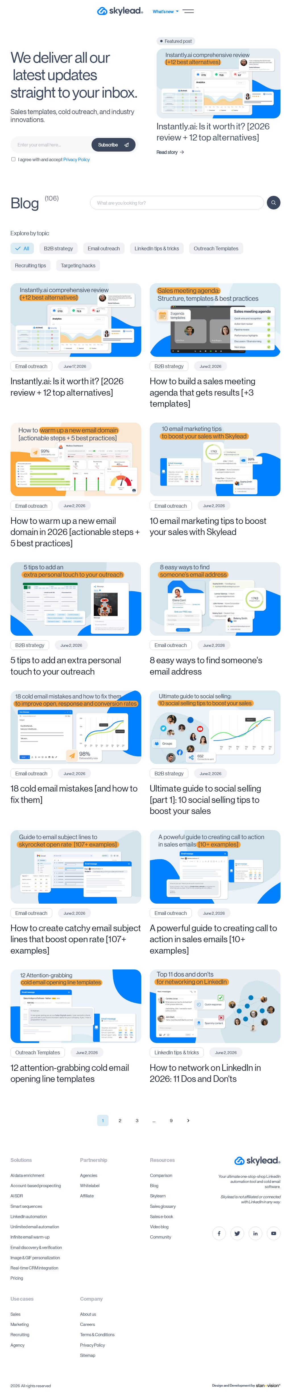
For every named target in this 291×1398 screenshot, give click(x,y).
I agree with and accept (54, 159)
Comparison (161, 1175)
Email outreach (104, 248)
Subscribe (108, 145)
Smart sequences (26, 1206)
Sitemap (87, 1355)
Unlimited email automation (35, 1226)
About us (88, 1314)
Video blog (159, 1226)
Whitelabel (89, 1185)
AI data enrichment (27, 1175)
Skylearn (158, 1195)
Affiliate (87, 1195)
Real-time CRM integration (34, 1267)
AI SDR (17, 1195)
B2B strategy (58, 248)
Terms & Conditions (97, 1334)
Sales (15, 1314)
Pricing (17, 1278)
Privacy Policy (76, 159)
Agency (17, 1344)
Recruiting (20, 1334)
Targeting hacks (78, 265)
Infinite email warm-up (30, 1236)
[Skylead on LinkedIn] (255, 1233)
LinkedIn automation (29, 1216)
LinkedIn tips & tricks (157, 248)
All (26, 248)
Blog (154, 1185)
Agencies (88, 1175)
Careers (87, 1324)
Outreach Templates (216, 248)
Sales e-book (161, 1216)
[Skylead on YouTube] (273, 1233)
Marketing (20, 1324)
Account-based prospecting (36, 1185)
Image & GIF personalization (35, 1257)
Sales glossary (163, 1206)
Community (160, 1236)
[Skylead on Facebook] (219, 1233)
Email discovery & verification (36, 1247)
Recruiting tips (30, 265)
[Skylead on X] (237, 1233)
